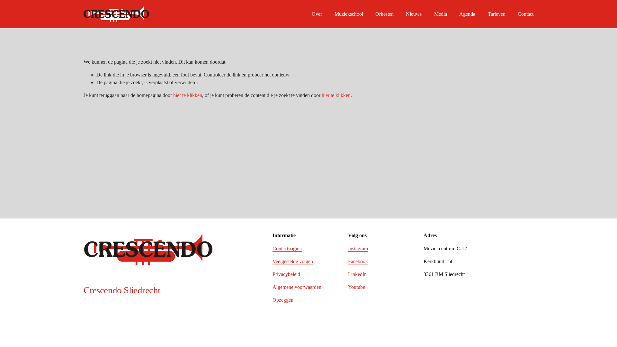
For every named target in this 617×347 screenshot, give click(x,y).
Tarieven (496, 14)
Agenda (467, 14)
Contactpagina (287, 248)
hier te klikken (187, 95)
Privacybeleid (286, 274)
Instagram (358, 248)
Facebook (358, 261)
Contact (525, 14)
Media (440, 14)
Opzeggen (283, 300)
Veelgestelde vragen (293, 261)
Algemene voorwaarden (297, 287)
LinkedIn (357, 274)
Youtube (356, 287)
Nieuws (414, 14)
